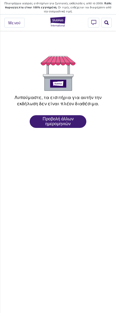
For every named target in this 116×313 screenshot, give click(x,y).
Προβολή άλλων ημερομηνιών (58, 121)
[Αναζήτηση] (106, 23)
